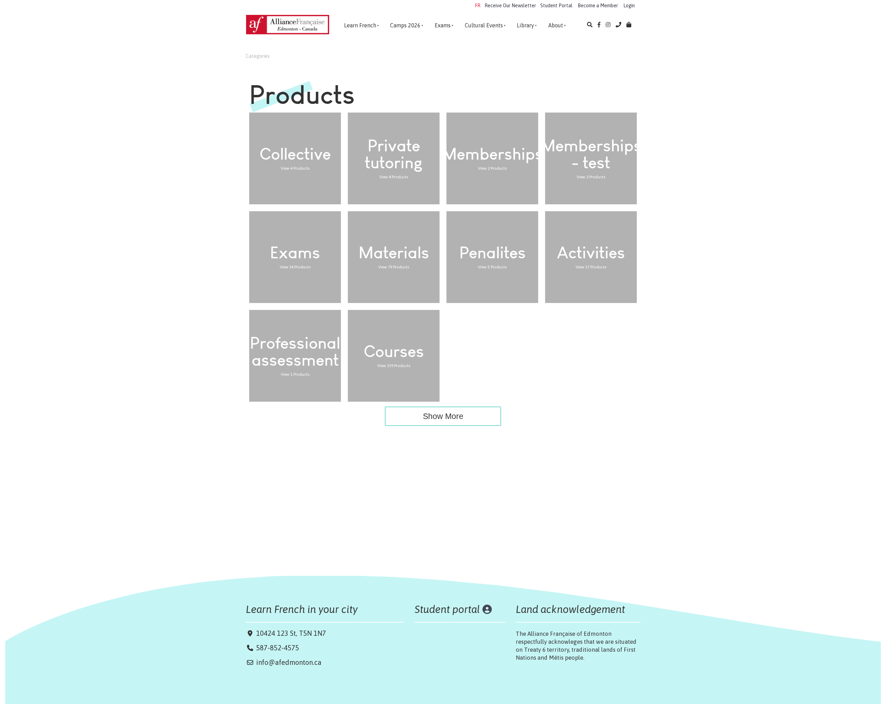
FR (477, 5)
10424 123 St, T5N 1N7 (290, 633)
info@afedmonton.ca (289, 662)
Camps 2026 (405, 25)
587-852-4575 (277, 648)
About (555, 25)
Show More (443, 416)
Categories (258, 56)
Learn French (360, 25)
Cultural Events (484, 25)
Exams (443, 25)
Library (525, 25)
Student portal (447, 609)
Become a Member (598, 5)
